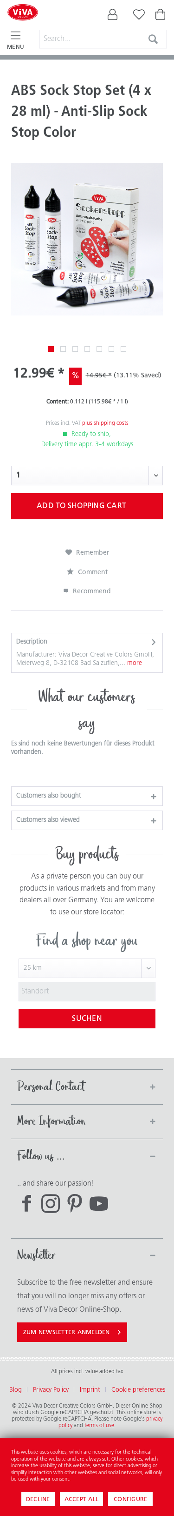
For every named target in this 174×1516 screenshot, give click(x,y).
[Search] (153, 39)
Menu (15, 47)
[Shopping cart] (161, 16)
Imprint (90, 1390)
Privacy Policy (51, 1390)
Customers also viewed (48, 820)
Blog (15, 1390)
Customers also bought (48, 795)
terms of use (99, 1426)
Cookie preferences (138, 1390)
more (133, 663)
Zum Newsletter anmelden (66, 1332)
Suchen (87, 1019)
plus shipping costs (105, 423)
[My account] (112, 16)
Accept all (81, 1499)
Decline (38, 1499)
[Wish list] (137, 16)
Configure (130, 1499)
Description (31, 641)
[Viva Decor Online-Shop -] (23, 24)
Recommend (91, 591)
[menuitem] (112, 16)
